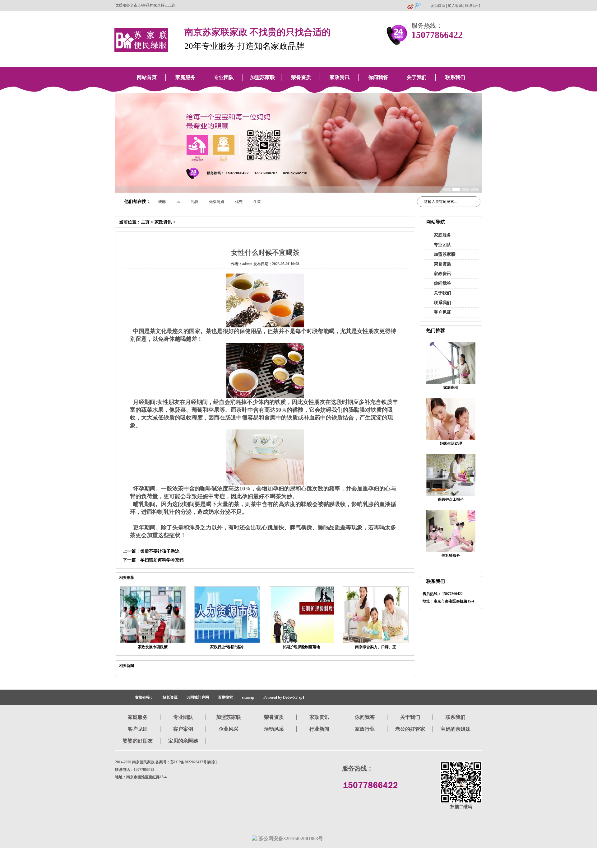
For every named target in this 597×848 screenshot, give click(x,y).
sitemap (248, 697)
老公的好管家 (410, 729)
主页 (145, 222)
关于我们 (417, 77)
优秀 (239, 201)
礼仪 (194, 201)
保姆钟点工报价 (451, 499)
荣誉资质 (301, 77)
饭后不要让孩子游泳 (159, 551)
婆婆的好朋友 (138, 740)
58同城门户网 (198, 697)
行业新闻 (319, 729)
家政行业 (365, 729)
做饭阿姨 (216, 201)
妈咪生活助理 (451, 443)
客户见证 (442, 312)
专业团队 (224, 77)
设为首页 (437, 6)
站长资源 (170, 697)
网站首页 (147, 77)
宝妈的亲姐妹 (455, 729)
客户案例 (183, 729)
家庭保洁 (450, 387)
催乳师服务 (451, 555)
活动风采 (274, 729)
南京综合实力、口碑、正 (375, 647)
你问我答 (378, 77)
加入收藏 (455, 6)
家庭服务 (185, 77)
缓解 (162, 201)
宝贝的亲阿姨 (183, 740)
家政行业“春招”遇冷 (227, 647)
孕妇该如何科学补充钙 (162, 560)
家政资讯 (339, 77)
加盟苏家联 (262, 77)
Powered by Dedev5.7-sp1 (283, 697)
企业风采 (228, 729)
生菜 (257, 201)
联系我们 (472, 6)
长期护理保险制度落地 (301, 647)
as (178, 201)
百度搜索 (225, 697)
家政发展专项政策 (153, 647)
